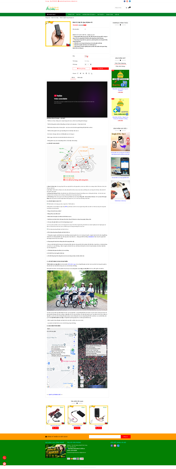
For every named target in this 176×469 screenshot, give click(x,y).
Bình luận (80, 77)
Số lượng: (75, 64)
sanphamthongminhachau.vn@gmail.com (68, 1)
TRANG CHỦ (71, 14)
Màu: (74, 56)
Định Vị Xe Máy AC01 (55, 425)
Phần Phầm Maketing (120, 63)
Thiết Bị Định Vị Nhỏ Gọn (120, 200)
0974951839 (54, 1)
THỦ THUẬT (100, 14)
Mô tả (73, 77)
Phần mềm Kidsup (120, 66)
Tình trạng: (75, 61)
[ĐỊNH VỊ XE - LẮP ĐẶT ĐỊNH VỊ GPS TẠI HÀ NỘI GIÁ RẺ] (58, 33)
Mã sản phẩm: (76, 29)
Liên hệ (101, 68)
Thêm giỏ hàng (81, 68)
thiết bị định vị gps (72, 264)
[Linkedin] (83, 73)
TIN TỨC (78, 14)
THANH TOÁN (109, 14)
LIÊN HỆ (117, 14)
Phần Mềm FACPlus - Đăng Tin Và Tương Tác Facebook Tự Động (120, 118)
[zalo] (130, 1)
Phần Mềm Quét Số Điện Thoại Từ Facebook (120, 89)
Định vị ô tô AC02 (99, 425)
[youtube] (127, 1)
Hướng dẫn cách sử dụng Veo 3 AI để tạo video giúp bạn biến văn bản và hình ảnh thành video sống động (120, 153)
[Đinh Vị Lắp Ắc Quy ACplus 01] (52, 7)
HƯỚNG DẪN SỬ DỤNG (89, 14)
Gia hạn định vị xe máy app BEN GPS (120, 177)
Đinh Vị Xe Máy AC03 (77, 425)
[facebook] (125, 1)
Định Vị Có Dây (54, 17)
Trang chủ (47, 17)
